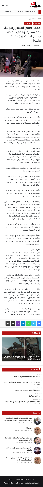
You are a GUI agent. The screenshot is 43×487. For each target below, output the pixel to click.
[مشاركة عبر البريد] (13, 323)
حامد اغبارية (27, 430)
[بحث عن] (7, 5)
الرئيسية (36, 19)
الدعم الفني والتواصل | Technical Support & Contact (21, 483)
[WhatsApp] (28, 323)
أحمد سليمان (26, 442)
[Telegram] (23, 323)
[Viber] (18, 323)
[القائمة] (3, 5)
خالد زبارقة (27, 422)
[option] (21, 349)
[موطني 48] (35, 5)
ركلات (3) (29, 428)
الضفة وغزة (28, 23)
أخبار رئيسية (29, 19)
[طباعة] (8, 323)
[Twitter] (33, 323)
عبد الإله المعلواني (25, 452)
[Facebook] (39, 323)
